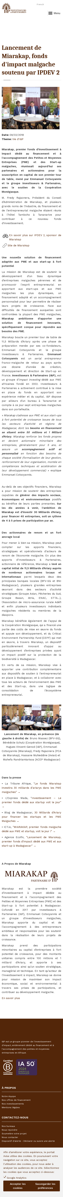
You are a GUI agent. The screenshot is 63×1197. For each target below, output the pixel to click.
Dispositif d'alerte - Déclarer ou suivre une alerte (28, 1141)
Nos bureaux (8, 1126)
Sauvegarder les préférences (45, 1185)
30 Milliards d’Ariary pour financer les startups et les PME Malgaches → (31, 817)
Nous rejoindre (9, 1130)
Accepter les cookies (18, 1185)
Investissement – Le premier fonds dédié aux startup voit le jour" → (31, 802)
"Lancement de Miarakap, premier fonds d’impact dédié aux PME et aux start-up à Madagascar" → (31, 841)
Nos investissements (13, 1104)
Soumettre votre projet (14, 1133)
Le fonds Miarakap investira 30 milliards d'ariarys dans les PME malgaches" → (31, 788)
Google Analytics (16, 1177)
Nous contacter (10, 1137)
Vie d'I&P (17, 139)
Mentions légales (11, 1107)
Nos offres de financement (16, 1100)
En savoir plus (11, 998)
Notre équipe (9, 1096)
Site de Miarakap (18, 245)
